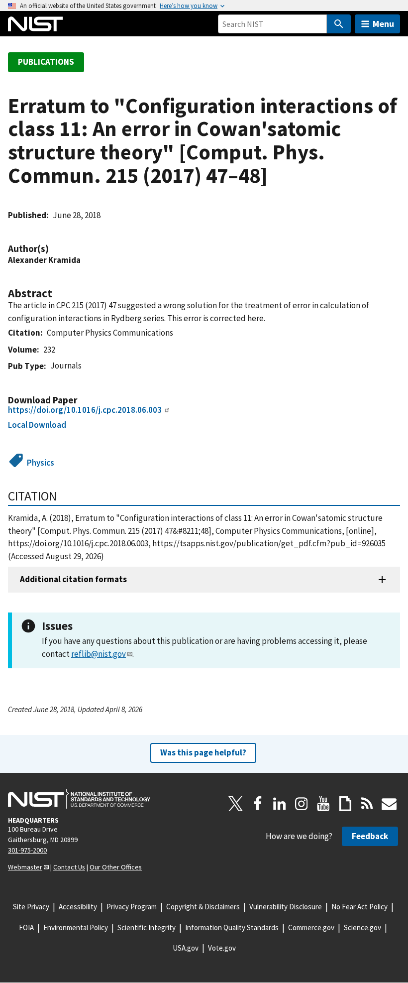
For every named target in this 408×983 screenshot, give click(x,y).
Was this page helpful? (203, 752)
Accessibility (78, 906)
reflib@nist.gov (98, 653)
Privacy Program (131, 906)
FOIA (26, 927)
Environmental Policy (75, 927)
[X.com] (236, 804)
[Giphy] (345, 804)
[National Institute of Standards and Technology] (79, 799)
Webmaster (25, 866)
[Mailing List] (389, 804)
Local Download (37, 424)
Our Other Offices (116, 866)
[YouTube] (323, 804)
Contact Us (69, 866)
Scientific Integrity (146, 927)
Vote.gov (222, 948)
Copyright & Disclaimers (203, 906)
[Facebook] (258, 804)
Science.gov (362, 927)
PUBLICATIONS (46, 61)
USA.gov (186, 948)
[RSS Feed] (367, 804)
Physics (40, 462)
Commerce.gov (311, 927)
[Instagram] (301, 804)
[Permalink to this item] (54, 249)
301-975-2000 (27, 850)
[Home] (35, 23)
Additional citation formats (73, 579)
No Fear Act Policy (359, 906)
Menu (383, 23)
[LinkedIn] (280, 804)
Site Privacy (31, 906)
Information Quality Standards (232, 927)
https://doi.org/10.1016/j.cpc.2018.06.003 (85, 409)
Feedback (370, 836)
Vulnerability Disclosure (285, 906)
